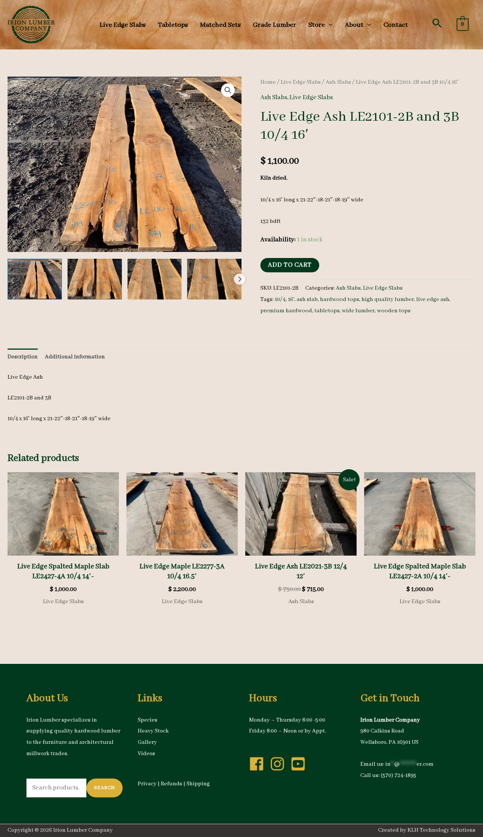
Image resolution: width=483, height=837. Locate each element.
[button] (437, 23)
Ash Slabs (338, 82)
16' (291, 299)
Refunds (171, 783)
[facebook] (259, 763)
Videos (146, 753)
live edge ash (432, 299)
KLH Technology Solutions (441, 830)
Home (268, 82)
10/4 (280, 299)
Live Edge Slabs (301, 82)
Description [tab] (23, 356)
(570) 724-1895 (398, 775)
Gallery (147, 742)
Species (147, 720)
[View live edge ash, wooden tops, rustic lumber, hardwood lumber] (35, 279)
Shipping (198, 783)
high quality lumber (387, 299)
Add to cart (290, 265)
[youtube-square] (300, 763)
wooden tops (394, 311)
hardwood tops (339, 299)
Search (104, 788)
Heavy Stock (153, 731)
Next (239, 279)
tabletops (327, 311)
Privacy (147, 783)
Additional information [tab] (75, 356)
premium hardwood (286, 311)
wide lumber (358, 311)
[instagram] (279, 763)
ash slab (307, 299)
